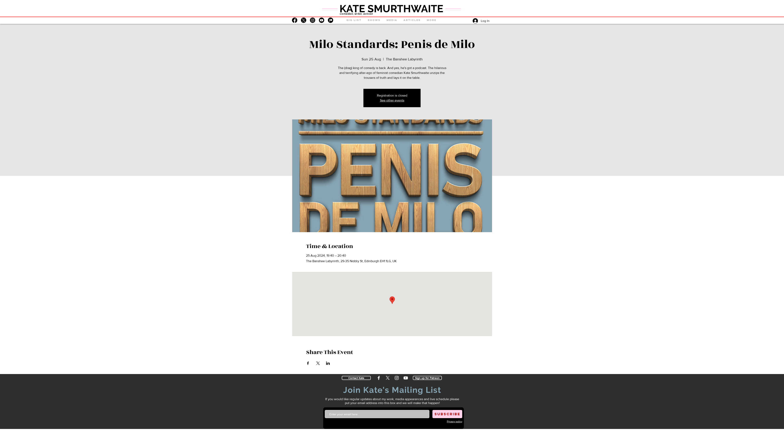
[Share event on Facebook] (308, 363)
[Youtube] (321, 20)
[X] (303, 20)
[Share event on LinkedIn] (328, 363)
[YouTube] (405, 377)
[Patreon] (330, 20)
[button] (374, 20)
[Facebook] (294, 20)
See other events (392, 100)
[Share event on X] (318, 363)
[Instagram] (312, 20)
